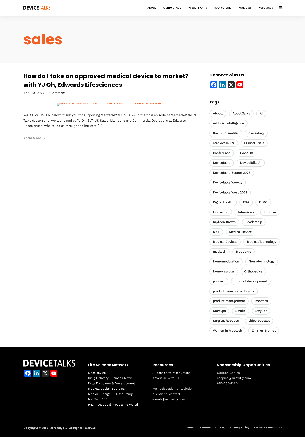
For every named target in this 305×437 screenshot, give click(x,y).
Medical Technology (261, 242)
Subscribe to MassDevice (171, 373)
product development (250, 281)
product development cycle (233, 291)
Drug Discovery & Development (111, 383)
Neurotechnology (261, 261)
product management (229, 301)
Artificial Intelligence (228, 123)
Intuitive (270, 212)
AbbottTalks (241, 113)
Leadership (253, 222)
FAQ (223, 427)
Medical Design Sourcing (106, 388)
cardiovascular (223, 143)
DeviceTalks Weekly (227, 182)
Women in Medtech (227, 330)
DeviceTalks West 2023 (230, 192)
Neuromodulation (226, 261)
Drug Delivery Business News (110, 378)
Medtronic (243, 252)
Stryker (261, 311)
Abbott (218, 113)
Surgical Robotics (226, 321)
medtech (219, 252)
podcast (219, 281)
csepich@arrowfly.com (234, 378)
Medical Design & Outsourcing (110, 394)
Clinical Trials (254, 143)
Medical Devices (225, 242)
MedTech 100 (97, 399)
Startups (219, 311)
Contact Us (208, 427)
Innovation (220, 212)
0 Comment (56, 93)
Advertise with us (165, 378)
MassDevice (97, 373)
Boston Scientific (226, 133)
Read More (32, 138)
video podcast (259, 321)
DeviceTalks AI (250, 163)
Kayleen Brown (224, 222)
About (191, 427)
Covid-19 (246, 153)
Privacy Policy (239, 427)
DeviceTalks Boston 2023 (231, 173)
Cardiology (256, 133)
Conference (221, 153)
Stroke (240, 311)
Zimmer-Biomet (264, 330)
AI (261, 113)
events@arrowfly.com (168, 399)
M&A (216, 232)
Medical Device (240, 232)
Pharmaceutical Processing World (113, 404)
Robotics (261, 301)
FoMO (263, 202)
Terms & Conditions (268, 427)
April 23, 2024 (33, 93)
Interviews (246, 212)
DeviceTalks (221, 163)
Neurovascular (223, 271)
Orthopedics (253, 271)
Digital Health (223, 202)
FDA (246, 202)
